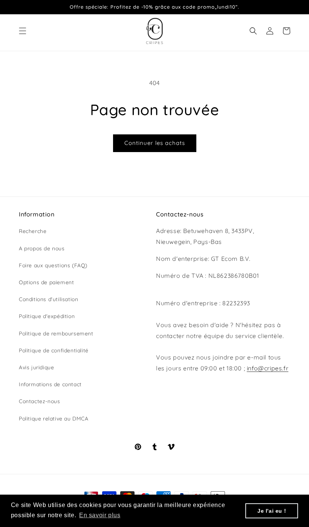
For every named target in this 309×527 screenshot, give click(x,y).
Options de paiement (46, 282)
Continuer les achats (154, 142)
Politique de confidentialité (54, 350)
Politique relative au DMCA (54, 418)
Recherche (32, 231)
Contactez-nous (39, 401)
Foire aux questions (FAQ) (53, 265)
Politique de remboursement (56, 333)
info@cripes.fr (267, 368)
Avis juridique (36, 367)
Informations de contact (50, 384)
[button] (22, 31)
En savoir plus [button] (99, 515)
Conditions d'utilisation (48, 299)
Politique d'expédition (47, 316)
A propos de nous (42, 248)
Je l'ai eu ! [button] (271, 511)
